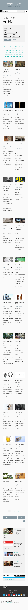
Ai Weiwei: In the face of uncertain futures (7, 187)
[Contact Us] (24, 595)
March (14, 45)
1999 (15, 58)
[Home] (14, 4)
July (5, 46)
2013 (9, 54)
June (22, 45)
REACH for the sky (7, 303)
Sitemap (15, 590)
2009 (21, 54)
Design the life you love (19, 381)
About (10, 587)
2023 (15, 50)
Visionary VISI (19, 185)
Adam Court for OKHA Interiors (19, 303)
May (20, 45)
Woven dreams (19, 444)
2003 (21, 56)
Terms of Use (12, 592)
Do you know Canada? (7, 445)
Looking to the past (7, 342)
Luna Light (6, 412)
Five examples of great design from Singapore (18, 544)
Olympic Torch (19, 110)
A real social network (18, 145)
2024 (12, 50)
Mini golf (17, 265)
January (6, 45)
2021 (21, 50)
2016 (18, 52)
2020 (6, 52)
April (17, 45)
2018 (12, 52)
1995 (18, 58)
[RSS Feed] (21, 595)
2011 (15, 54)
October (17, 46)
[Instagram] (11, 595)
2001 (12, 58)
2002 (9, 58)
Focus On (16, 541)
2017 (15, 52)
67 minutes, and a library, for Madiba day (19, 227)
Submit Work (18, 588)
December (14, 48)
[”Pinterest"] (21, 517)
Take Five (16, 529)
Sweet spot (18, 341)
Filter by (6, 27)
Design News (18, 72)
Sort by (5, 34)
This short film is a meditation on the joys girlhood (18, 564)
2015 (21, 52)
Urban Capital (7, 380)
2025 (9, 50)
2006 (12, 56)
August (7, 46)
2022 (18, 50)
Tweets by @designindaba (9, 579)
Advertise (11, 588)
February (10, 45)
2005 (15, 56)
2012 (12, 54)
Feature (5, 30)
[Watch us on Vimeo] (16, 595)
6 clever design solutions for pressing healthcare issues (14, 533)
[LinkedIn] (19, 595)
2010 (18, 54)
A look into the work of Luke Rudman (19, 555)
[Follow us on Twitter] (6, 517)
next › (15, 511)
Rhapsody (17, 69)
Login (10, 590)
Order (13, 34)
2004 (18, 56)
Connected (6, 481)
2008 (6, 56)
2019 (9, 52)
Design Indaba (9, 602)
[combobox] (21, 11)
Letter (5, 226)
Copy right (6, 265)
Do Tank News (7, 75)
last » (18, 511)
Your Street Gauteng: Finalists (6, 71)
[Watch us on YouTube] (14, 595)
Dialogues (6, 193)
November (21, 46)
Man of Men (18, 412)
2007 (9, 56)
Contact (16, 587)
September (12, 46)
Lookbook (16, 552)
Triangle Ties (18, 481)
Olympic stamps (8, 110)
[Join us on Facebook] (13, 517)
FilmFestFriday (17, 562)
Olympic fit (6, 144)
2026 (6, 50)
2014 (6, 54)
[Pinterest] (9, 595)
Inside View (18, 384)
